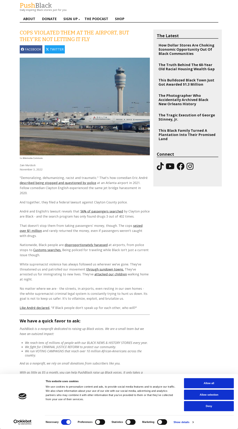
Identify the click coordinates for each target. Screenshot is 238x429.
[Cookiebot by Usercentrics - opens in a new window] (22, 422)
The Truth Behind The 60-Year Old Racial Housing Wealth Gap (187, 66)
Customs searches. (47, 250)
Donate (49, 18)
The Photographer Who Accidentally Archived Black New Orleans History (183, 99)
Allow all (209, 383)
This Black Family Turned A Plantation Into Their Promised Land (187, 134)
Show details (181, 422)
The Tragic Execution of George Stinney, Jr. (187, 117)
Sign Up (70, 18)
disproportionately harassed (86, 245)
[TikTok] (160, 166)
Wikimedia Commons (33, 158)
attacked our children (110, 274)
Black (36, 5)
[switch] (96, 420)
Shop (119, 18)
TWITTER (56, 49)
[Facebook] (181, 166)
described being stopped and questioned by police (58, 183)
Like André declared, (35, 308)
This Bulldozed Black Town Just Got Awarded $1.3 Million (186, 82)
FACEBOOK (32, 49)
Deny (209, 406)
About (29, 18)
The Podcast (96, 18)
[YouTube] (170, 166)
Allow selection (209, 394)
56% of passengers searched (101, 211)
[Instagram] (190, 166)
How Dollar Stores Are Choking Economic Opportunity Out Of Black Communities (186, 49)
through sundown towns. (105, 269)
